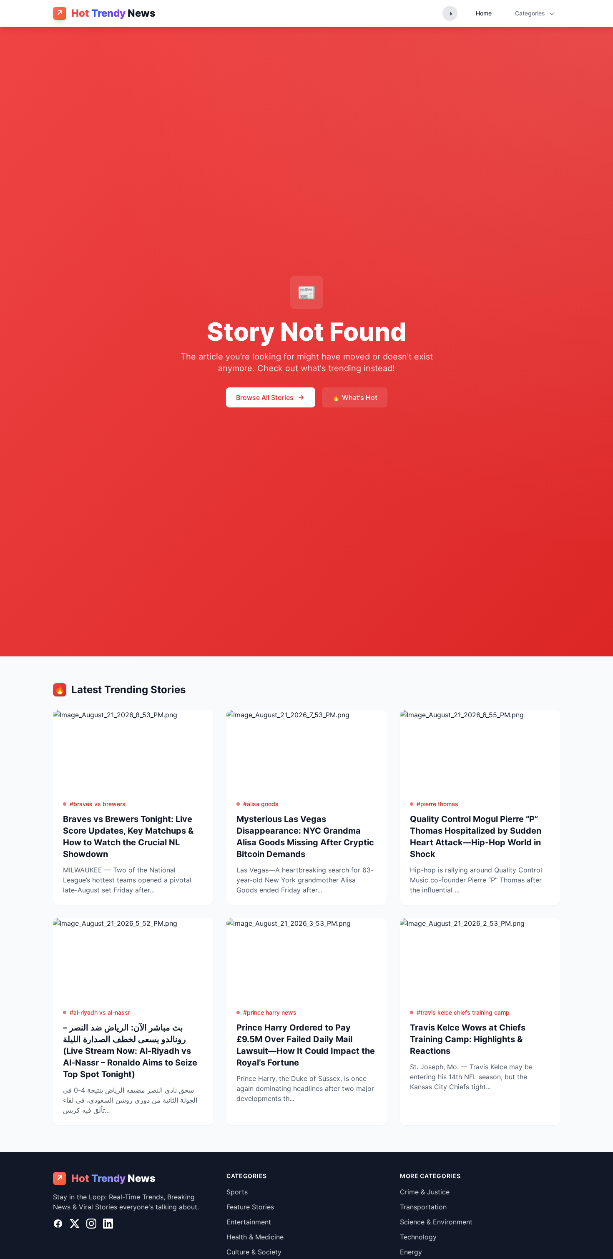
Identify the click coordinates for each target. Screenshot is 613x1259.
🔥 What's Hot (354, 397)
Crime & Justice (425, 1192)
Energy (411, 1252)
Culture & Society (253, 1252)
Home (484, 13)
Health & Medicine (255, 1237)
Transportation (423, 1207)
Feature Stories (250, 1207)
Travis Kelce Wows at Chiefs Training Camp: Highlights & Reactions (467, 1039)
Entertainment (248, 1222)
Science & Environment (436, 1222)
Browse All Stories (265, 397)
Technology (418, 1237)
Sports (237, 1192)
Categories (531, 13)
